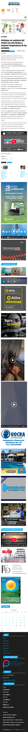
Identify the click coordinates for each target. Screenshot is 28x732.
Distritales (9, 162)
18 (5, 622)
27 (13, 625)
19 (9, 622)
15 (20, 620)
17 (1, 622)
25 (5, 625)
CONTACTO (5, 650)
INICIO (4, 638)
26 (9, 625)
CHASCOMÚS (5, 641)
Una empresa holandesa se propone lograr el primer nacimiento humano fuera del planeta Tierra (4, 175)
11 (5, 620)
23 (24, 622)
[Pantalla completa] (25, 237)
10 (1, 620)
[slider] (13, 237)
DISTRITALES (6, 646)
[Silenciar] (23, 237)
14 (16, 620)
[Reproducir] (2, 237)
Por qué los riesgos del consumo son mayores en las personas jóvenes (23, 173)
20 (13, 622)
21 (16, 622)
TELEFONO (5, 675)
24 (1, 625)
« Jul (2, 630)
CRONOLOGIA (5, 648)
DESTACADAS (6, 643)
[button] (14, 231)
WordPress (13, 729)
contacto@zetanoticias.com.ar (9, 680)
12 (9, 620)
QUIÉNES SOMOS (6, 653)
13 (13, 620)
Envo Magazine (22, 729)
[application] (14, 231)
